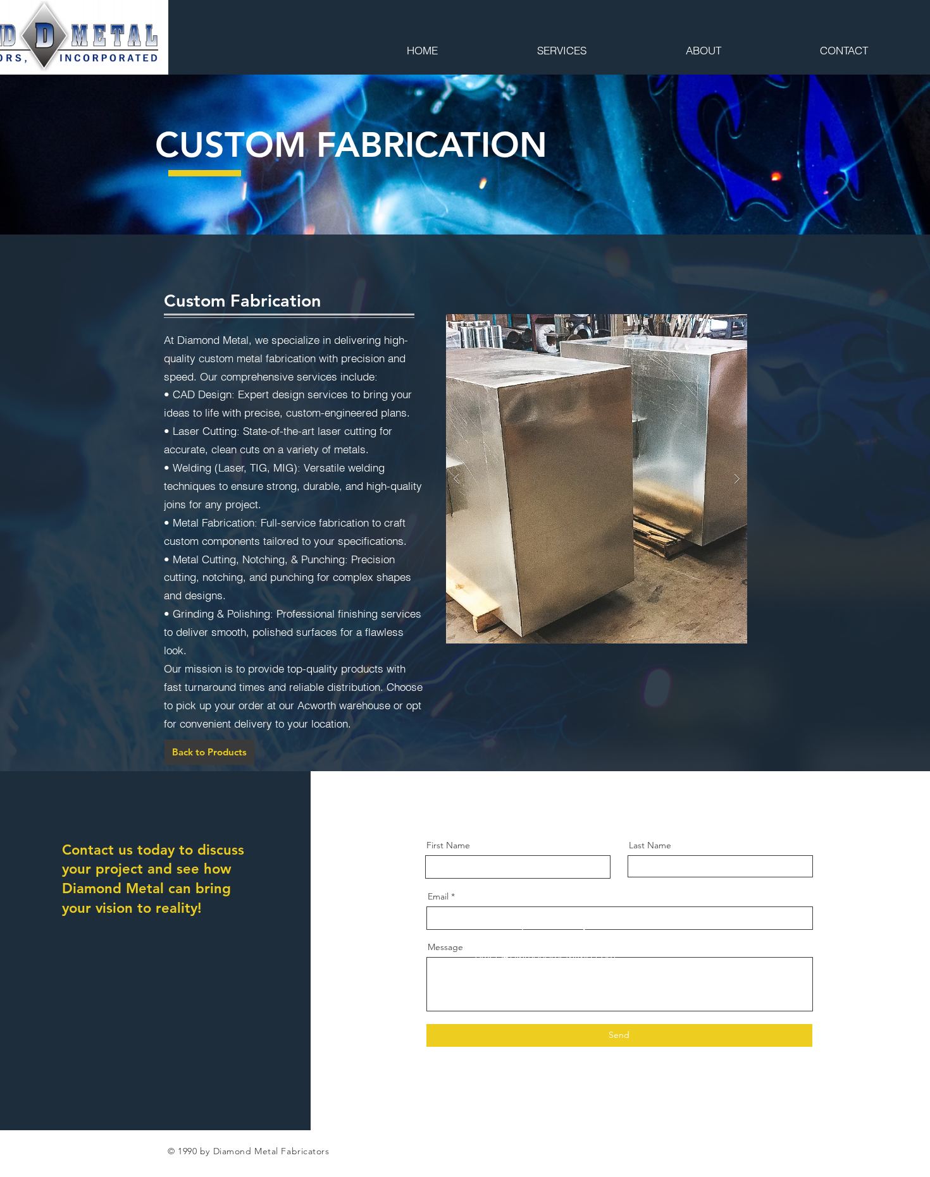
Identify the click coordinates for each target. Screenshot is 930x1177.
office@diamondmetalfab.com (545, 955)
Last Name (650, 845)
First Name (448, 845)
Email (438, 896)
